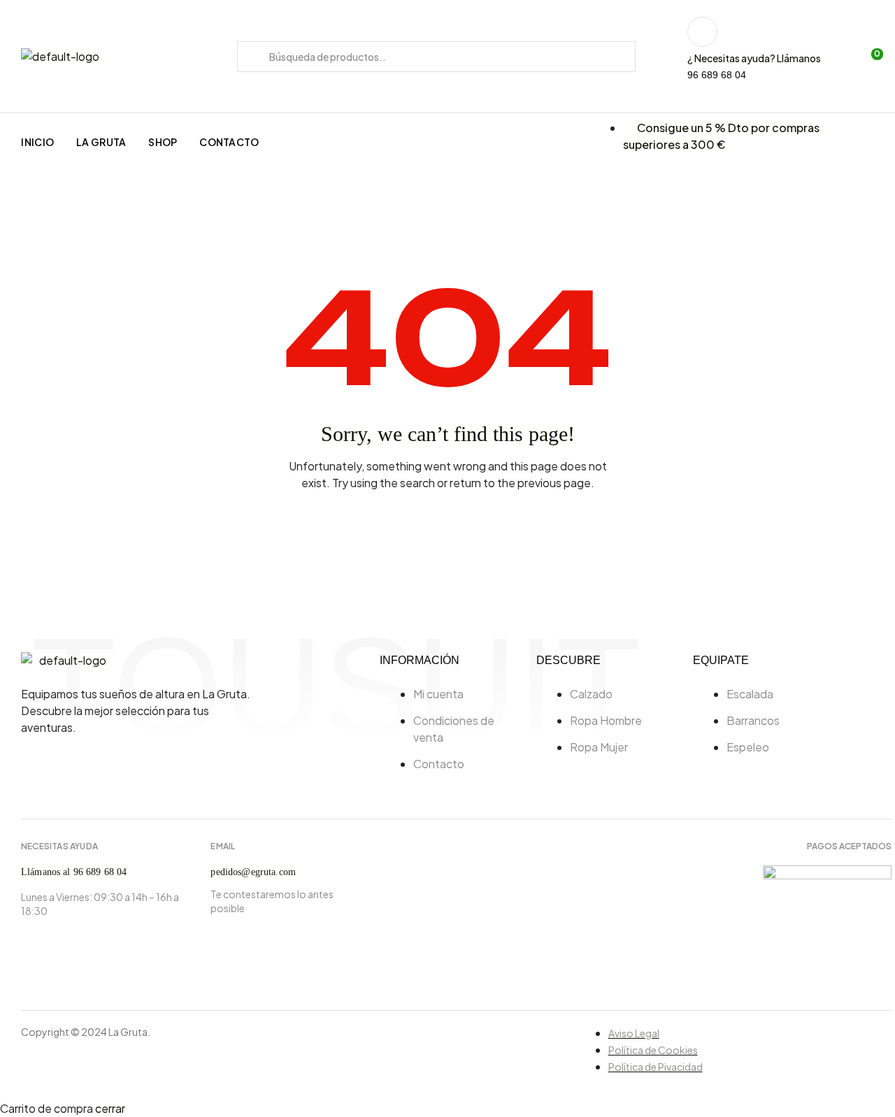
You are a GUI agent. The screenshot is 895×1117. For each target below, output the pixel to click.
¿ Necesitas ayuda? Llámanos (754, 58)
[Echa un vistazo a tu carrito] (847, 57)
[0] (868, 57)
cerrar (110, 1108)
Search (253, 56)
